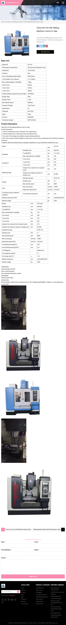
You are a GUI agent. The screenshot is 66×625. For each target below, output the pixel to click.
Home (4, 21)
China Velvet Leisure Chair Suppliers (57, 593)
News (22, 594)
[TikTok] (2, 602)
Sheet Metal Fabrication (42, 597)
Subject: (36, 549)
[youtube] (12, 599)
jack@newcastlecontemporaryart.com (49, 623)
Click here (12, 595)
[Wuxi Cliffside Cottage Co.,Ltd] (9, 586)
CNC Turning (39, 590)
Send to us (46, 52)
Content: (3, 557)
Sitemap (23, 601)
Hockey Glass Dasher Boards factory (56, 616)
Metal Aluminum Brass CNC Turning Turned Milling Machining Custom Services (45, 530)
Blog (22, 597)
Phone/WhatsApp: (6, 549)
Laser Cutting (39, 599)
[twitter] (9, 599)
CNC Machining (40, 588)
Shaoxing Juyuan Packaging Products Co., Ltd (57, 602)
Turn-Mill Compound (41, 594)
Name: (3, 542)
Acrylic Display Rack (56, 596)
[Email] (18, 591)
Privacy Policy (24, 603)
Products (8, 21)
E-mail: (36, 542)
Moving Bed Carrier (55, 613)
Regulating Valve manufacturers (55, 589)
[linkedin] (5, 599)
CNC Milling (14, 21)
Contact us (24, 599)
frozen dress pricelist (56, 598)
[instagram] (15, 599)
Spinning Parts (39, 603)
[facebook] (2, 599)
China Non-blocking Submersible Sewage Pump (56, 608)
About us (23, 590)
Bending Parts (39, 601)
